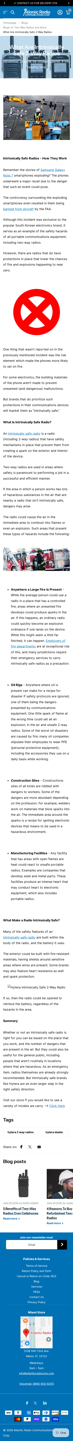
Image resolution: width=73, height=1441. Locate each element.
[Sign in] (59, 12)
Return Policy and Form (36, 1271)
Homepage (9, 22)
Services (36, 1286)
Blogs (24, 22)
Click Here (57, 1106)
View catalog (5, 12)
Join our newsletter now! (36, 1237)
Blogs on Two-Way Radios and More (25, 27)
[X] (35, 1403)
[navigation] (4, 3)
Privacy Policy (37, 1302)
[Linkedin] (45, 1403)
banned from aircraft (18, 209)
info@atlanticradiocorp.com (36, 1373)
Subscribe (62, 1245)
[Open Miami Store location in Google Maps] (36, 1332)
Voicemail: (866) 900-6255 (36, 1383)
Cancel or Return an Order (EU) (36, 1276)
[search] (12, 12)
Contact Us (36, 1297)
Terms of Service (36, 1265)
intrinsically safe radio (24, 433)
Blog (36, 1281)
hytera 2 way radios (21, 1132)
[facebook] (27, 1403)
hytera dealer (54, 1132)
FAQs (36, 1291)
